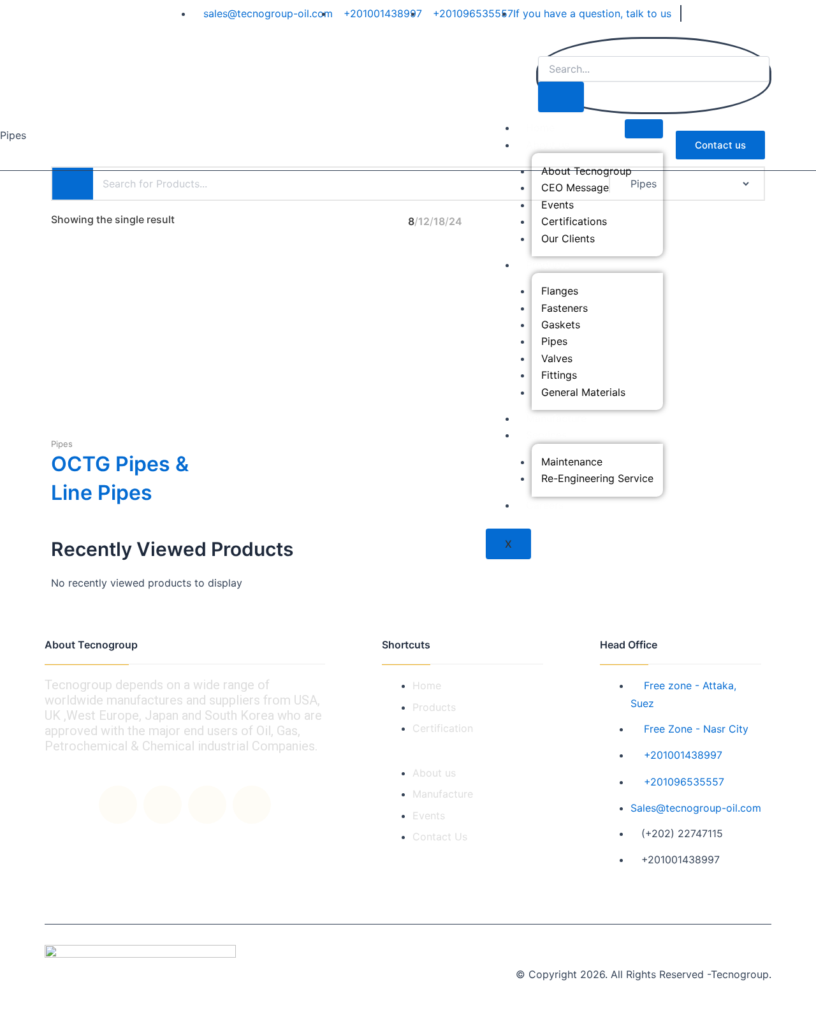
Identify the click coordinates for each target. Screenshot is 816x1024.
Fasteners (564, 308)
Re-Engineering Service (597, 478)
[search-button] (561, 97)
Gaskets (560, 324)
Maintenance (571, 461)
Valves (556, 358)
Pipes (554, 341)
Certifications (574, 221)
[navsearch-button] (544, 47)
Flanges (559, 290)
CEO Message (575, 187)
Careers (545, 505)
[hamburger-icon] (644, 128)
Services (546, 434)
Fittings (559, 375)
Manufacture (556, 418)
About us (547, 144)
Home (540, 127)
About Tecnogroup (586, 171)
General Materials (583, 392)
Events (557, 204)
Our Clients (568, 238)
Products (547, 264)
